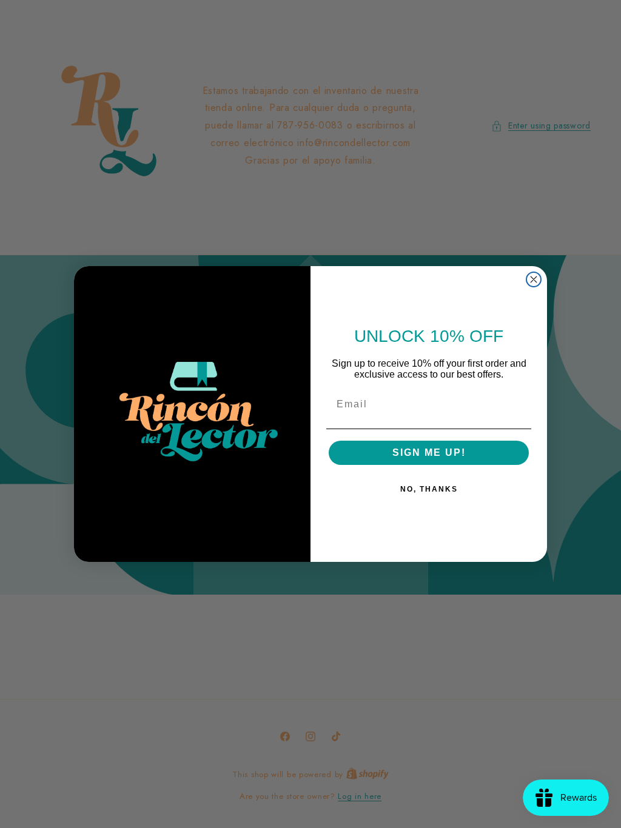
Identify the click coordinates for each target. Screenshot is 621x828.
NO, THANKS (429, 489)
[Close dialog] (533, 279)
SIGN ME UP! (429, 452)
